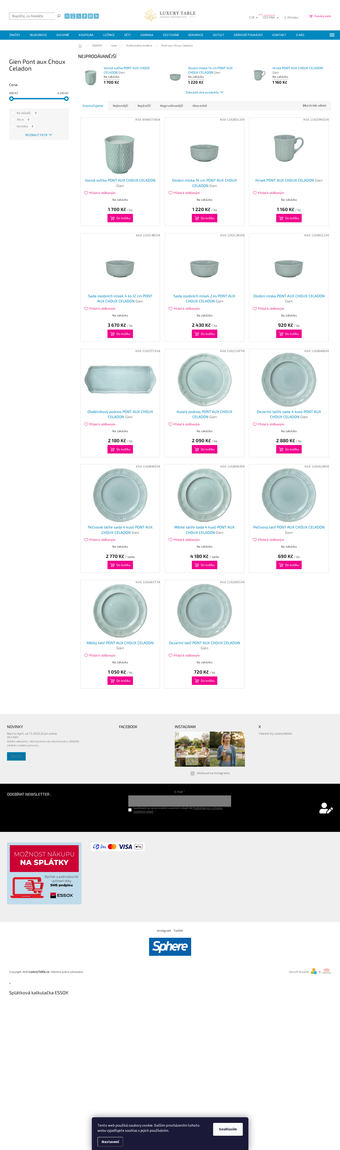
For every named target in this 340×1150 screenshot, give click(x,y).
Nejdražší (144, 106)
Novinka (25, 126)
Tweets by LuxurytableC (275, 733)
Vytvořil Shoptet (299, 972)
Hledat (59, 16)
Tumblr (178, 930)
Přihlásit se (180, 821)
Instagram (164, 930)
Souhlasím (228, 1129)
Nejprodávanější (171, 106)
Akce (23, 119)
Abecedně (200, 106)
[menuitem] (14, 35)
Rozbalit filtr (36, 135)
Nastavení (110, 1141)
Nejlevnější (120, 106)
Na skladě (26, 113)
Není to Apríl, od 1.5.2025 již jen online (32, 733)
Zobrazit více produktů (202, 92)
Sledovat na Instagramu (213, 773)
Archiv (16, 756)
